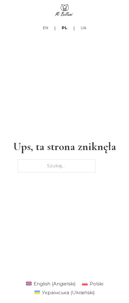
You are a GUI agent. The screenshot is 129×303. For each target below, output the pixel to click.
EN (45, 27)
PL (64, 27)
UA (83, 27)
